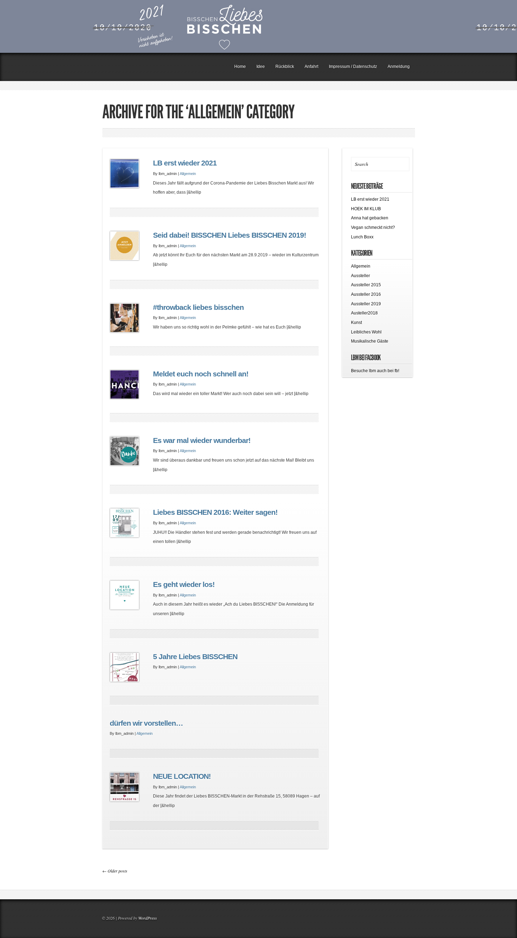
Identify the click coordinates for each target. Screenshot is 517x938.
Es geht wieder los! (184, 584)
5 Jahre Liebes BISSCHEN (195, 656)
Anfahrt (311, 66)
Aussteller (360, 275)
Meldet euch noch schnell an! (200, 374)
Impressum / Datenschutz (353, 66)
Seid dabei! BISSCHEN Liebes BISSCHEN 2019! (229, 235)
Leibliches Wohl (366, 332)
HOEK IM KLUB (366, 208)
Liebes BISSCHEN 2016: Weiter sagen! (215, 512)
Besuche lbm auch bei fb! (375, 370)
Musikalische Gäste (369, 341)
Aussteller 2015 (366, 284)
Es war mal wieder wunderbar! (201, 440)
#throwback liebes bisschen (198, 307)
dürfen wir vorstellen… (146, 723)
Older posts (114, 871)
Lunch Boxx (362, 236)
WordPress (147, 918)
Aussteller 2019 (366, 303)
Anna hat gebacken (369, 217)
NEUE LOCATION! (182, 776)
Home (240, 66)
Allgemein (188, 173)
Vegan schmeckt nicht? (373, 227)
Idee (260, 66)
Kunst (356, 322)
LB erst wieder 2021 (185, 163)
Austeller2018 (364, 313)
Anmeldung (399, 66)
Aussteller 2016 (366, 294)
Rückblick (284, 66)
